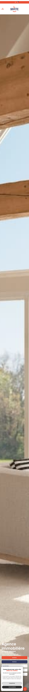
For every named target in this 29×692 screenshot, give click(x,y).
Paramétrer (12, 683)
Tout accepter (12, 687)
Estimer (14, 661)
